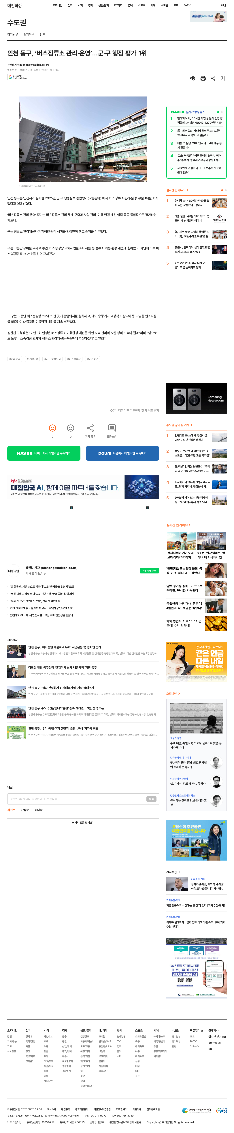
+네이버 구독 (149, 570)
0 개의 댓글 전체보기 (83, 822)
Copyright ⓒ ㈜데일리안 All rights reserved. (170, 1122)
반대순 (39, 809)
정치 (70, 5)
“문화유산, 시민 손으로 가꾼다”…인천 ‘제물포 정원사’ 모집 (42, 587)
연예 (130, 5)
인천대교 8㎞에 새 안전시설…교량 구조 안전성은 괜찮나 (41, 615)
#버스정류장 (73, 359)
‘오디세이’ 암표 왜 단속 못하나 (187, 783)
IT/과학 (118, 5)
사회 (80, 5)
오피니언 (57, 5)
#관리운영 (14, 359)
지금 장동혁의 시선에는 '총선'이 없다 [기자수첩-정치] (195, 905)
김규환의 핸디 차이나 (180, 757)
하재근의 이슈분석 (179, 778)
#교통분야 (32, 359)
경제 (90, 5)
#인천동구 (92, 359)
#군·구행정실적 (52, 359)
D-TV (187, 5)
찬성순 (25, 809)
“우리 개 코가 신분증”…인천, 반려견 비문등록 (35, 601)
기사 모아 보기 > (36, 574)
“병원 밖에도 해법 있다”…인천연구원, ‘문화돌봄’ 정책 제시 (42, 594)
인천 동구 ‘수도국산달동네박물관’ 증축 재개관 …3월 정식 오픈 (66, 708)
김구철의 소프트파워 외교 (182, 795)
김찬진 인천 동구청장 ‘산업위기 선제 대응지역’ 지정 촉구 (62, 667)
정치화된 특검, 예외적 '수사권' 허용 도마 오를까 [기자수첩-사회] (207, 888)
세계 (153, 5)
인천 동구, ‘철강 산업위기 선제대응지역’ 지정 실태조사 (61, 688)
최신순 (11, 809)
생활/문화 (103, 5)
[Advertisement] (83, 764)
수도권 (164, 5)
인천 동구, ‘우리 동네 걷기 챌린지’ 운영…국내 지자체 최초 (63, 728)
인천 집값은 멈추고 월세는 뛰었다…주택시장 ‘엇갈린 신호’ (41, 608)
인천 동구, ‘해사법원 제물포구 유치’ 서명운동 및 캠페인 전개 (64, 647)
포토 (175, 5)
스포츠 (141, 5)
